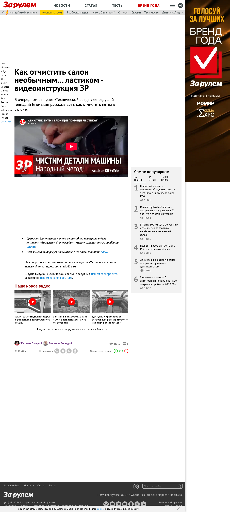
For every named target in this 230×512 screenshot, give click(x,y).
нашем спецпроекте (104, 274)
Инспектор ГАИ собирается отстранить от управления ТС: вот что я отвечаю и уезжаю (157, 210)
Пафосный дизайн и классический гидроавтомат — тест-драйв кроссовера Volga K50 (157, 191)
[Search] (179, 486)
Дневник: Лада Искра (176, 12)
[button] (178, 509)
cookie (100, 508)
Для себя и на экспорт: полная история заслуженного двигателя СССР (157, 263)
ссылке (31, 246)
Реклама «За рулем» (171, 502)
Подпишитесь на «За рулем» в (71, 329)
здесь (104, 252)
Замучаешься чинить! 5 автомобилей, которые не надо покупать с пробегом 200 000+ (158, 281)
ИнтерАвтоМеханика (23, 12)
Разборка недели (78, 12)
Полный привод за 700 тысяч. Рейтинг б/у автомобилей (157, 247)
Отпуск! (123, 12)
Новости (62, 5)
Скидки (136, 12)
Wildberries (138, 495)
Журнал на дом (52, 12)
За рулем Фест (12, 485)
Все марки (6, 121)
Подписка (176, 495)
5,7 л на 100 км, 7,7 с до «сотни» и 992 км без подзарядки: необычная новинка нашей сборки (159, 229)
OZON (124, 495)
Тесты (117, 5)
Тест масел (151, 12)
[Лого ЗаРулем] (19, 5)
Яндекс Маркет (157, 495)
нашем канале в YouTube (56, 278)
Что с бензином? (104, 12)
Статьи (91, 5)
